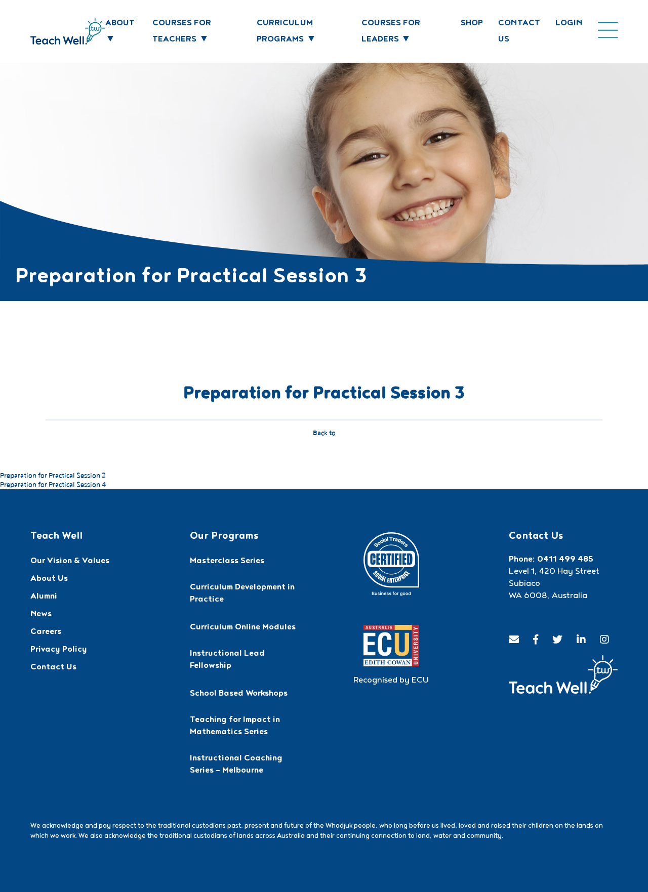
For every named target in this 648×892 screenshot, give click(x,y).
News (41, 614)
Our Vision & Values (69, 561)
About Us (49, 579)
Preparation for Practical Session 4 (53, 485)
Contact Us (53, 667)
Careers (45, 632)
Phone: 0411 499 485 (551, 560)
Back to (324, 433)
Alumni (43, 597)
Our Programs (224, 536)
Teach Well (56, 536)
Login (569, 23)
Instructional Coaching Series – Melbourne (236, 765)
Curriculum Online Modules (243, 627)
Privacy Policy (58, 650)
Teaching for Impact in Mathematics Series (235, 726)
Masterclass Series (227, 561)
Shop (472, 23)
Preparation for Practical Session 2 (53, 476)
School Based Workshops (239, 694)
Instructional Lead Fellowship (227, 660)
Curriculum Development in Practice (242, 594)
